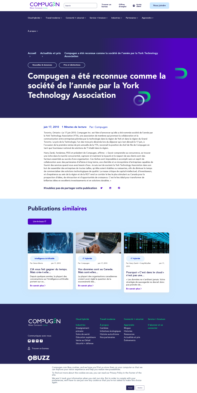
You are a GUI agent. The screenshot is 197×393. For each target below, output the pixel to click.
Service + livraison (98, 18)
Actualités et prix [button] (132, 337)
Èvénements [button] (129, 340)
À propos (32, 31)
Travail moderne (53, 18)
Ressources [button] (129, 334)
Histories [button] (128, 331)
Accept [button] (130, 388)
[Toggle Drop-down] (41, 18)
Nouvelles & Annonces (42, 65)
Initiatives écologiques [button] (110, 331)
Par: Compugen (84, 263)
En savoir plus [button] (37, 286)
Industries (115, 18)
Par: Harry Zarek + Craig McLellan (138, 263)
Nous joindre (159, 6)
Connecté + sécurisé (75, 18)
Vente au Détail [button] (83, 340)
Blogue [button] (127, 328)
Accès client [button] (138, 5)
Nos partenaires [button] (107, 337)
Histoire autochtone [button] (109, 334)
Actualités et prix (50, 53)
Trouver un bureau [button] (40, 348)
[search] (80, 5)
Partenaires (131, 18)
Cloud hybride (34, 18)
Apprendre (147, 18)
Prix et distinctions (72, 65)
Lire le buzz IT (39, 222)
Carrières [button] (104, 328)
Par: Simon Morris (36, 263)
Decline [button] (140, 388)
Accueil (32, 53)
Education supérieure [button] (86, 337)
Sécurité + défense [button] (84, 343)
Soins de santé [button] (82, 334)
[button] (44, 5)
